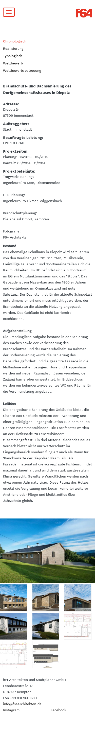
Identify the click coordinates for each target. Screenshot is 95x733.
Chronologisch (14, 41)
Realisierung (13, 48)
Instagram (11, 710)
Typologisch (12, 55)
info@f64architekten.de (22, 703)
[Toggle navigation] (9, 12)
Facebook (58, 710)
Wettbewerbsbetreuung (22, 70)
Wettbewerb (13, 63)
